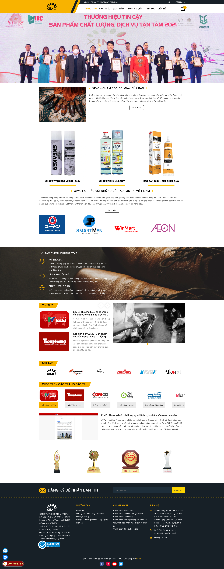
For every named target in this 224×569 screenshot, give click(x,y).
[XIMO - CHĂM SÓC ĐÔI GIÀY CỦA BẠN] (51, 507)
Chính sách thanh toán (123, 510)
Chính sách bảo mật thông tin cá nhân (130, 520)
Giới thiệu (80, 510)
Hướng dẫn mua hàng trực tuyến (90, 513)
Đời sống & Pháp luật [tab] (154, 405)
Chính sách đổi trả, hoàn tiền (125, 529)
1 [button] (148, 344)
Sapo (138, 559)
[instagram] (108, 564)
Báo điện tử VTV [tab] (49, 405)
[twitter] (121, 564)
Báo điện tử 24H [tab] (127, 405)
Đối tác (47, 363)
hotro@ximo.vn (160, 538)
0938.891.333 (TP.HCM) (165, 533)
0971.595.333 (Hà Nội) (164, 530)
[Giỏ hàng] (183, 10)
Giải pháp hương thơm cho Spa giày (92, 520)
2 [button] (150, 344)
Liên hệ (79, 523)
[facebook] (102, 564)
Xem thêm (136, 107)
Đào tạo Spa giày (84, 516)
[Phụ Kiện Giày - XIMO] (161, 156)
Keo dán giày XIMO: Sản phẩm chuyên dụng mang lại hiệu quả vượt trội (90, 336)
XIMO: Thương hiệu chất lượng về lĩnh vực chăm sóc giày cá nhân (90, 315)
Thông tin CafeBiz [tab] (100, 405)
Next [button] (107, 305)
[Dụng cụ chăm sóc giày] (112, 156)
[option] (112, 48)
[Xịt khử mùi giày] (62, 156)
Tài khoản (180, 2)
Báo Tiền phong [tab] (74, 405)
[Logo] (51, 6)
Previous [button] (101, 305)
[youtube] (114, 564)
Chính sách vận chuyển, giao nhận (128, 513)
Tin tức (48, 305)
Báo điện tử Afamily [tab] (182, 405)
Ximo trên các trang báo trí (64, 384)
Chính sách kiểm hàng (123, 516)
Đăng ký (178, 490)
